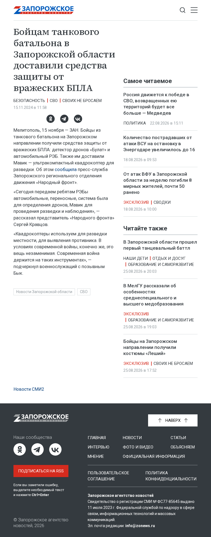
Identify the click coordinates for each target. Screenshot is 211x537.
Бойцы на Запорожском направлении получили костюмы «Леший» (150, 347)
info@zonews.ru (140, 526)
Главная (97, 437)
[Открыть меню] (194, 10)
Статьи (178, 437)
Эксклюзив (136, 202)
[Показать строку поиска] (182, 10)
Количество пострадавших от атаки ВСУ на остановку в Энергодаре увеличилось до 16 (159, 143)
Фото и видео (138, 447)
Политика (134, 123)
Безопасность (29, 100)
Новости (132, 437)
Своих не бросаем (82, 100)
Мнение (96, 456)
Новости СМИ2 (28, 389)
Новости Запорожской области (44, 292)
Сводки (162, 202)
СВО (54, 100)
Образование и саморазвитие (161, 264)
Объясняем (183, 447)
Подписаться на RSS (41, 471)
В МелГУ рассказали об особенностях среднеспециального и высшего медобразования (153, 295)
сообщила (66, 169)
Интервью (98, 447)
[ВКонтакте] (78, 119)
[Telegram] (64, 119)
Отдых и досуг (169, 258)
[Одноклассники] (50, 119)
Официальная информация (154, 456)
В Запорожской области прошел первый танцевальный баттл (160, 245)
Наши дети (135, 258)
